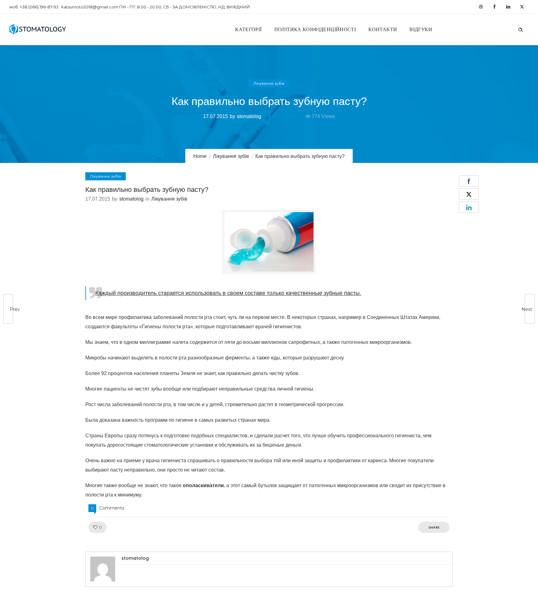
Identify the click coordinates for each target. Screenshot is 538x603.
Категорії (248, 29)
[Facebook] (494, 7)
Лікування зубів (231, 156)
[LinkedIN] (508, 7)
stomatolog (249, 116)
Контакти (382, 29)
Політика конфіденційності (315, 29)
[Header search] (520, 28)
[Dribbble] (481, 7)
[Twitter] (522, 7)
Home (200, 156)
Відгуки (420, 29)
